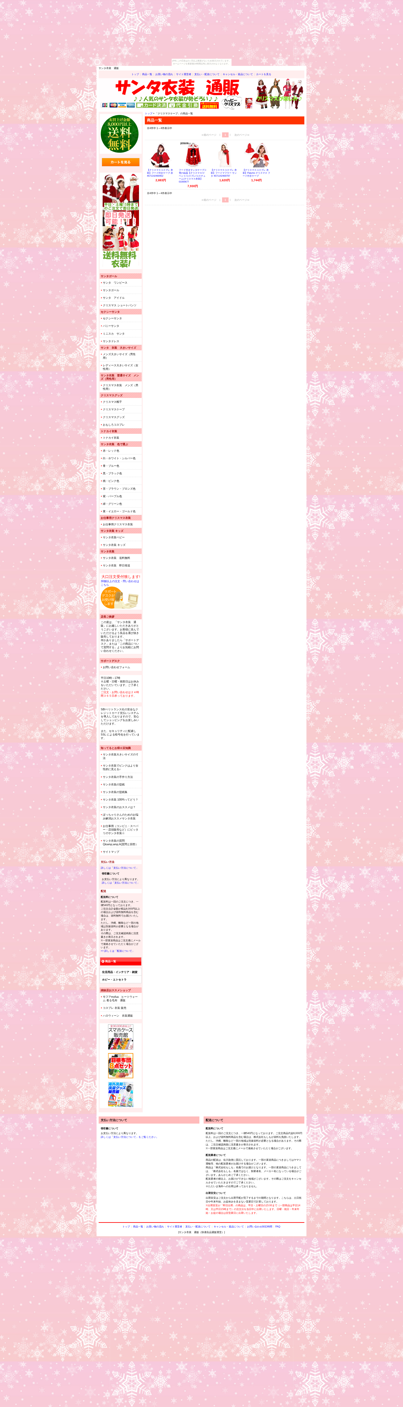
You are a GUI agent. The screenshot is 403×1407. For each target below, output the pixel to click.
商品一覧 (147, 74)
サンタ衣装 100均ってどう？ (120, 799)
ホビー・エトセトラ (114, 979)
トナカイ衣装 (111, 437)
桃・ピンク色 (111, 480)
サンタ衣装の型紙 (114, 784)
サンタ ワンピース (115, 282)
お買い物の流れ (164, 74)
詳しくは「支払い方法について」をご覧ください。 (130, 1137)
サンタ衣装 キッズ (114, 544)
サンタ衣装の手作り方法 (118, 776)
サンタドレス (111, 341)
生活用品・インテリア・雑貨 (119, 972)
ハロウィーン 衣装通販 (118, 1015)
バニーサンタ (111, 325)
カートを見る (263, 74)
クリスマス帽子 (112, 401)
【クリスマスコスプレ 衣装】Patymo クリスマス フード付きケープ (256, 173)
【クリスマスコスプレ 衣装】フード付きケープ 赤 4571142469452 (160, 173)
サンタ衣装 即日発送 (116, 565)
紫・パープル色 (112, 496)
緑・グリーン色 (112, 503)
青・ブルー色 (111, 465)
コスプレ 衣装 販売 (114, 1007)
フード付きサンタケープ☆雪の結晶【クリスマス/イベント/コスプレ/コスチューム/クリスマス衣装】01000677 (193, 176)
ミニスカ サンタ (114, 333)
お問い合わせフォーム (116, 667)
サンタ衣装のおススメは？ (119, 807)
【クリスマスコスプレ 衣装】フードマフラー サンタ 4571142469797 (224, 173)
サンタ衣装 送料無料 (116, 557)
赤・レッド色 (111, 450)
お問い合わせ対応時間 (259, 1226)
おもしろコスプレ (114, 424)
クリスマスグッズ (114, 417)
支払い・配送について (207, 74)
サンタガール (111, 290)
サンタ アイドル (114, 297)
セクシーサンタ (112, 318)
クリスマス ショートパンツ (119, 305)
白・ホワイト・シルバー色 (119, 458)
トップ (135, 74)
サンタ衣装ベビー (114, 537)
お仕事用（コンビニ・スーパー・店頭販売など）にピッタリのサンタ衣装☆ (120, 829)
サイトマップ (111, 851)
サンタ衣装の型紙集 (115, 792)
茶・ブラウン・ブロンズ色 (119, 488)
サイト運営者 (183, 74)
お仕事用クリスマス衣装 (118, 524)
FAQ (277, 1226)
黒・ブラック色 (112, 473)
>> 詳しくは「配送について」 (118, 950)
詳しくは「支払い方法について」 (120, 867)
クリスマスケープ (114, 409)
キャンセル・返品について (238, 74)
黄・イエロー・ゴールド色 (119, 511)
